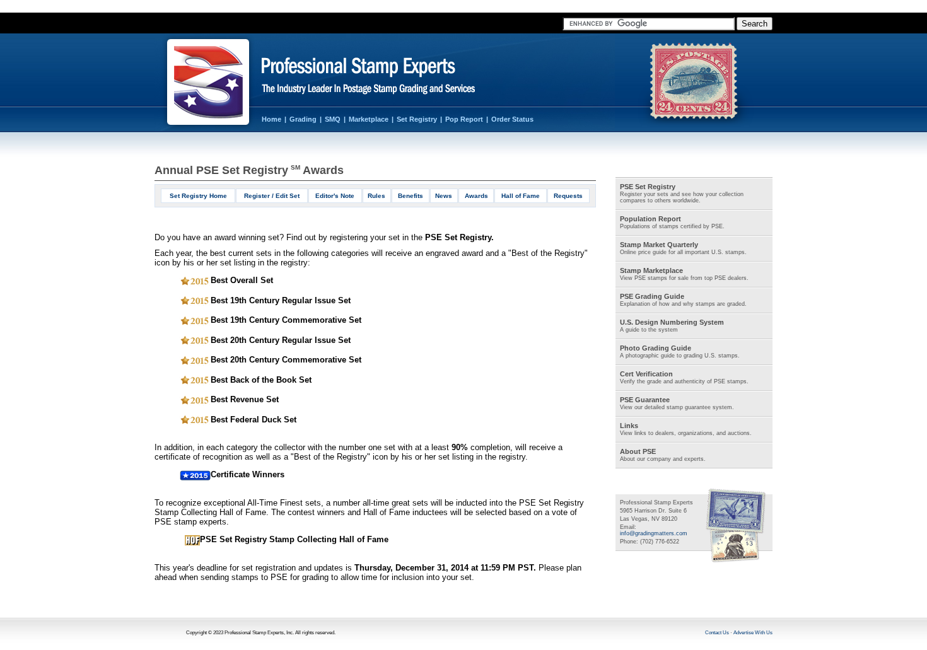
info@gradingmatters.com (653, 533)
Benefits (410, 195)
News (443, 195)
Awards (476, 195)
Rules (376, 195)
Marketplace (368, 119)
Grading (303, 119)
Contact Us (717, 632)
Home (271, 119)
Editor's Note (334, 195)
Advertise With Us (752, 632)
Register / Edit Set (272, 195)
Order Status (512, 119)
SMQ (333, 119)
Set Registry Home (198, 195)
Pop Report (464, 119)
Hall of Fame (520, 195)
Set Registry (417, 119)
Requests (568, 195)
